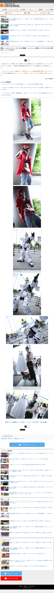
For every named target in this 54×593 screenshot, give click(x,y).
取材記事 (41, 9)
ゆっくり (32, 9)
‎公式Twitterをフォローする (28, 444)
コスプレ (12, 438)
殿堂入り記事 (27, 13)
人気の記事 (4, 9)
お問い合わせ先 (32, 586)
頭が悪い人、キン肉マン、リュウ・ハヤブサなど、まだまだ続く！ (31, 422)
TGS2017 (5, 438)
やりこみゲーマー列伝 (45, 13)
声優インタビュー (9, 13)
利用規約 (20, 586)
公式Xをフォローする (12, 573)
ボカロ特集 (22, 9)
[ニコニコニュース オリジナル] (10, 5)
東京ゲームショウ (20, 438)
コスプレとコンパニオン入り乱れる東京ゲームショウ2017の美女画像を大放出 (22, 84)
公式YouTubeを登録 (12, 578)
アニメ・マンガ (13, 9)
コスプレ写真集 (49, 9)
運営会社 (25, 586)
